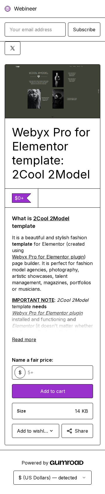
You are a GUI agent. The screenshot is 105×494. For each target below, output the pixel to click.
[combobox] (35, 431)
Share (81, 431)
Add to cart (52, 391)
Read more (24, 339)
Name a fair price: (32, 360)
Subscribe (84, 29)
